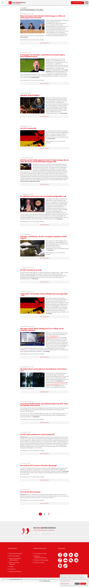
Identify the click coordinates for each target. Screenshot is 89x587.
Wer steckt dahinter (14, 556)
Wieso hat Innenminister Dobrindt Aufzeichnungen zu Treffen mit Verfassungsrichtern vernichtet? (42, 17)
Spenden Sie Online (39, 562)
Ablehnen (77, 583)
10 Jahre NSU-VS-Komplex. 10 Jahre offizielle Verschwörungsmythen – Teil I (44, 294)
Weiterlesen (44, 43)
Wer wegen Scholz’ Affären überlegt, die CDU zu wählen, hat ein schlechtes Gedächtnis (42, 329)
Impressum (12, 569)
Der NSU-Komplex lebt (28, 128)
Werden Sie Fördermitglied (41, 560)
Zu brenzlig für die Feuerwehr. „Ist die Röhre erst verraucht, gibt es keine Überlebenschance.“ (42, 55)
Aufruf (36, 534)
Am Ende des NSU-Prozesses (30, 492)
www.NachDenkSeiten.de (16, 579)
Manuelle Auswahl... (65, 583)
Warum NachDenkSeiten (15, 553)
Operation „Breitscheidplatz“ (30, 95)
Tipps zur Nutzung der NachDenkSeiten (15, 559)
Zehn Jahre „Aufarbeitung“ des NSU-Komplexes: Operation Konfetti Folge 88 (43, 237)
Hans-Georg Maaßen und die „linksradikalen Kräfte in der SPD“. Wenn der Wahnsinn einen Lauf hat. (44, 404)
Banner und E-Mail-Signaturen (14, 563)
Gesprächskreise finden (48, 534)
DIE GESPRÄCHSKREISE (44, 528)
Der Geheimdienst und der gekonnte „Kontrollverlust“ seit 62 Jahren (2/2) (43, 370)
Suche (86, 2)
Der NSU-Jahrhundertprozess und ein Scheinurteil (37, 434)
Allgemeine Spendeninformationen (40, 556)
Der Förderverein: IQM (40, 553)
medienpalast (46, 581)
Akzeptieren (83, 583)
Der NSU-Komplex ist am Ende (31, 270)
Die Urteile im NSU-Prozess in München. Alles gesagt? (38, 465)
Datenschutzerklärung (15, 571)
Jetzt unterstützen (78, 2)
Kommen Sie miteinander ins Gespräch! (43, 530)
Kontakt (11, 566)
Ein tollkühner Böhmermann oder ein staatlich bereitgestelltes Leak (43, 196)
